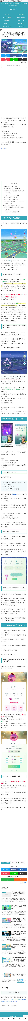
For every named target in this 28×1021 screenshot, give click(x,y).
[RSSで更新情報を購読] (20, 879)
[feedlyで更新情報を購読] (7, 879)
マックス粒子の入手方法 (11, 197)
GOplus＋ (14, 494)
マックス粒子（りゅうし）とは (11, 195)
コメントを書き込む (14, 992)
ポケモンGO (21, 862)
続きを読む (4, 149)
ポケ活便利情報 (6, 862)
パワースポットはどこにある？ (13, 188)
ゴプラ (9, 260)
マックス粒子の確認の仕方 (12, 199)
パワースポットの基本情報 (10, 186)
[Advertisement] (14, 83)
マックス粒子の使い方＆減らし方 (12, 205)
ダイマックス (14, 862)
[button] (22, 59)
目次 (12, 183)
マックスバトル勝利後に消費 (12, 211)
